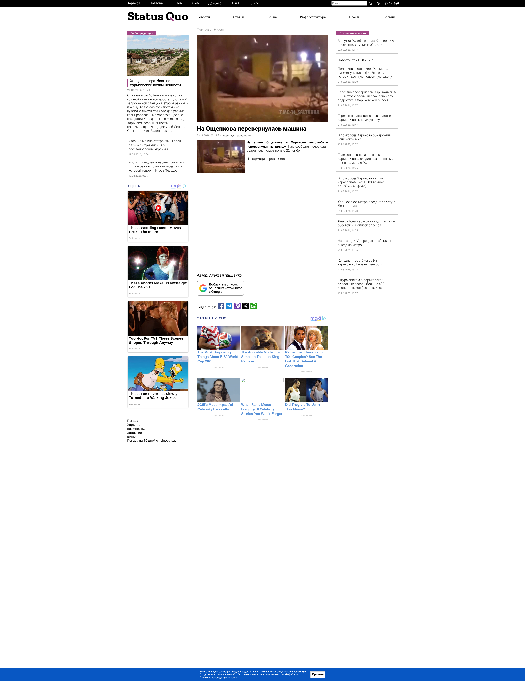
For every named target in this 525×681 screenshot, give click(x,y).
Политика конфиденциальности (218, 677)
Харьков (133, 3)
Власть (354, 17)
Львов (177, 3)
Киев (195, 3)
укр (387, 3)
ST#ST (236, 3)
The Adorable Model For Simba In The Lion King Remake (260, 356)
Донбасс (214, 3)
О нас (254, 3)
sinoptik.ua (169, 440)
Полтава (156, 3)
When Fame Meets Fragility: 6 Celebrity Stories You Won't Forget (261, 409)
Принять (318, 674)
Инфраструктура (313, 17)
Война (272, 17)
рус (396, 3)
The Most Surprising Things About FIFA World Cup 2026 (217, 356)
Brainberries (218, 367)
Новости (203, 17)
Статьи (238, 17)
